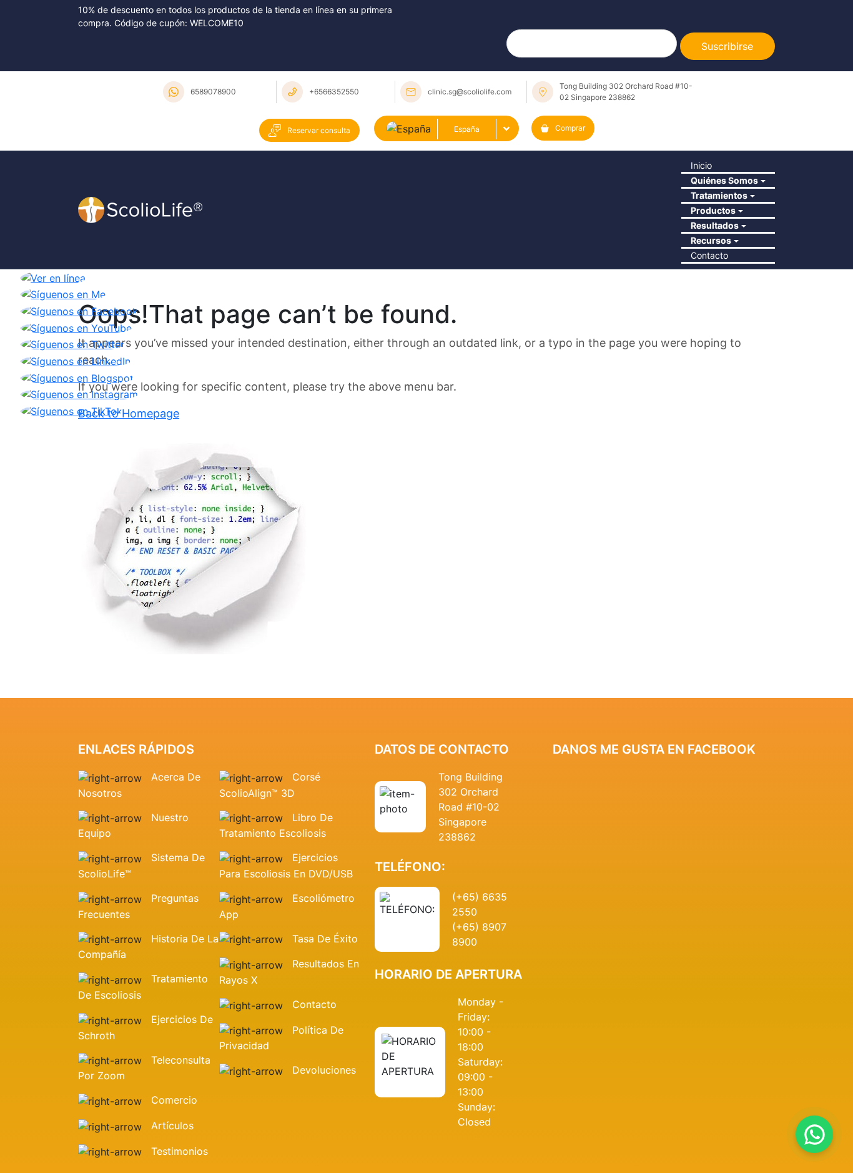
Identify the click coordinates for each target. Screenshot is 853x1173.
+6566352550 (334, 91)
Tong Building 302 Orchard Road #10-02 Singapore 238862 (626, 91)
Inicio (693, 175)
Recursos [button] (704, 347)
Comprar (570, 127)
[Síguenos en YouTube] (76, 462)
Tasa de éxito (325, 1074)
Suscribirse (727, 46)
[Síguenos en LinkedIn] (75, 495)
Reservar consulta (318, 130)
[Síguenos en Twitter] (72, 479)
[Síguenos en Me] (63, 429)
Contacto (703, 382)
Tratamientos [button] (713, 244)
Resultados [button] (708, 313)
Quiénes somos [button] (719, 210)
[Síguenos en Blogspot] (77, 512)
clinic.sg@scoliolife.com (469, 91)
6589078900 (213, 91)
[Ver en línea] (53, 412)
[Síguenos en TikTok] (71, 545)
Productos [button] (706, 278)
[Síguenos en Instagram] (79, 529)
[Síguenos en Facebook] (79, 445)
